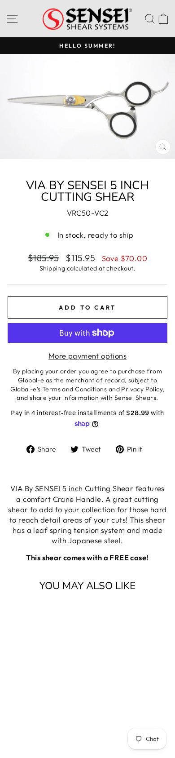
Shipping (52, 268)
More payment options (87, 355)
